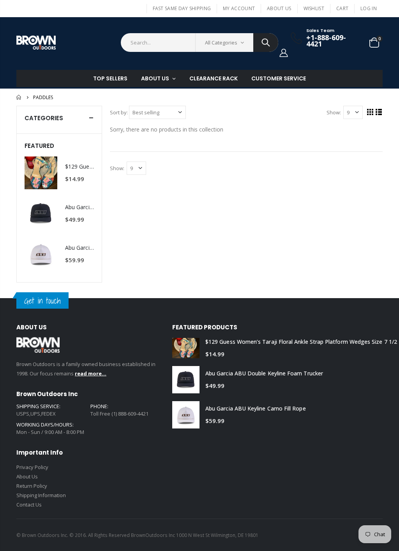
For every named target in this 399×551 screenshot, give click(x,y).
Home (19, 97)
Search (265, 42)
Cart (342, 8)
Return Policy (31, 485)
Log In (368, 8)
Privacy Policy (32, 467)
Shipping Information (41, 495)
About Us (279, 8)
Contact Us (29, 504)
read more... (90, 373)
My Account (239, 8)
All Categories (221, 42)
